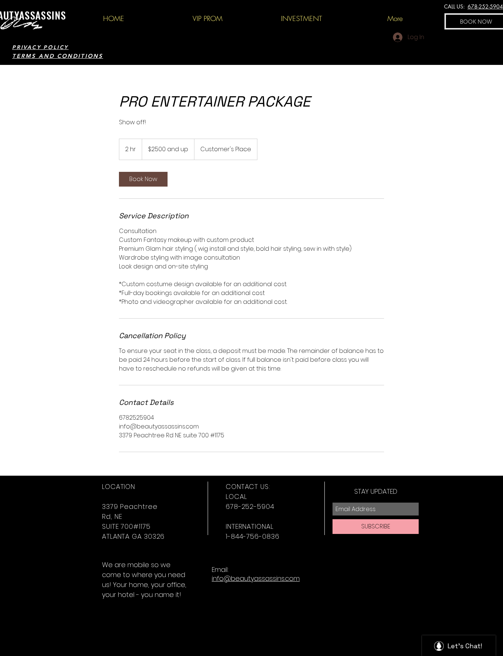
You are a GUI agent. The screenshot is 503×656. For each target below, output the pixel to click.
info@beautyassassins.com (256, 578)
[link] (143, 179)
